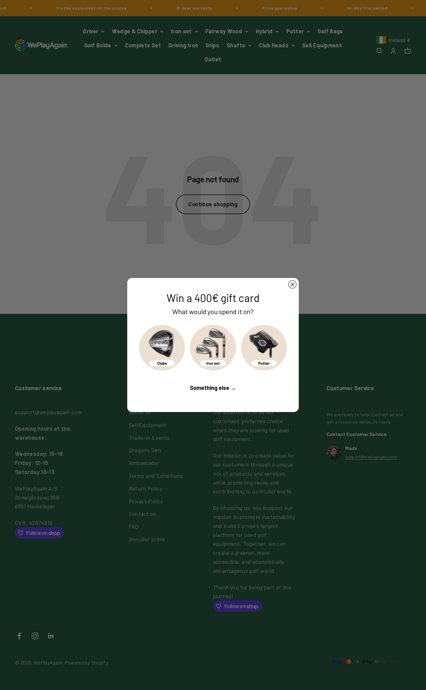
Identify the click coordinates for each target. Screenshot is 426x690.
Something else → (213, 387)
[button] (162, 347)
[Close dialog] (292, 284)
